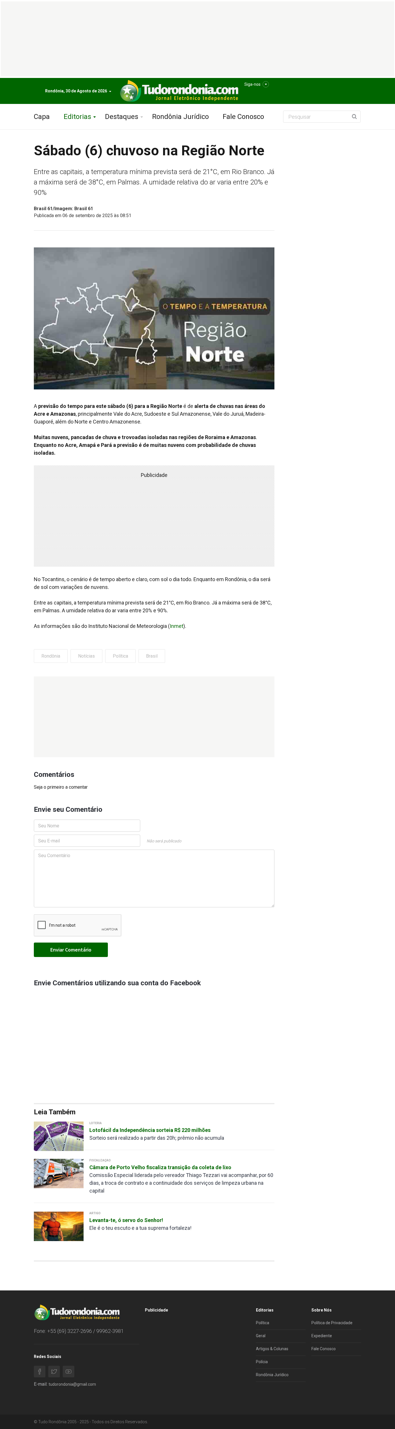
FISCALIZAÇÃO (100, 1160)
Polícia (262, 1361)
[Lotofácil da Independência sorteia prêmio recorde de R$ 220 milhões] (59, 1136)
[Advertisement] (154, 716)
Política (120, 656)
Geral (260, 1335)
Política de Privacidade (331, 1322)
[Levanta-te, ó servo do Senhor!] (59, 1226)
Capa (42, 117)
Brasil (152, 656)
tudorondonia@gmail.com (72, 1384)
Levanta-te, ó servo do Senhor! (126, 1220)
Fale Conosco (243, 117)
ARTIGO (95, 1213)
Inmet (176, 626)
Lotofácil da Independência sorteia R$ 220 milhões (150, 1130)
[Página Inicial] (178, 91)
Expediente (321, 1335)
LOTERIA (95, 1123)
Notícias (86, 656)
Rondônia (50, 656)
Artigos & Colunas (272, 1348)
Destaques (121, 117)
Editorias (77, 117)
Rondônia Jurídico (180, 117)
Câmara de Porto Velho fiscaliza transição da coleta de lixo (160, 1167)
